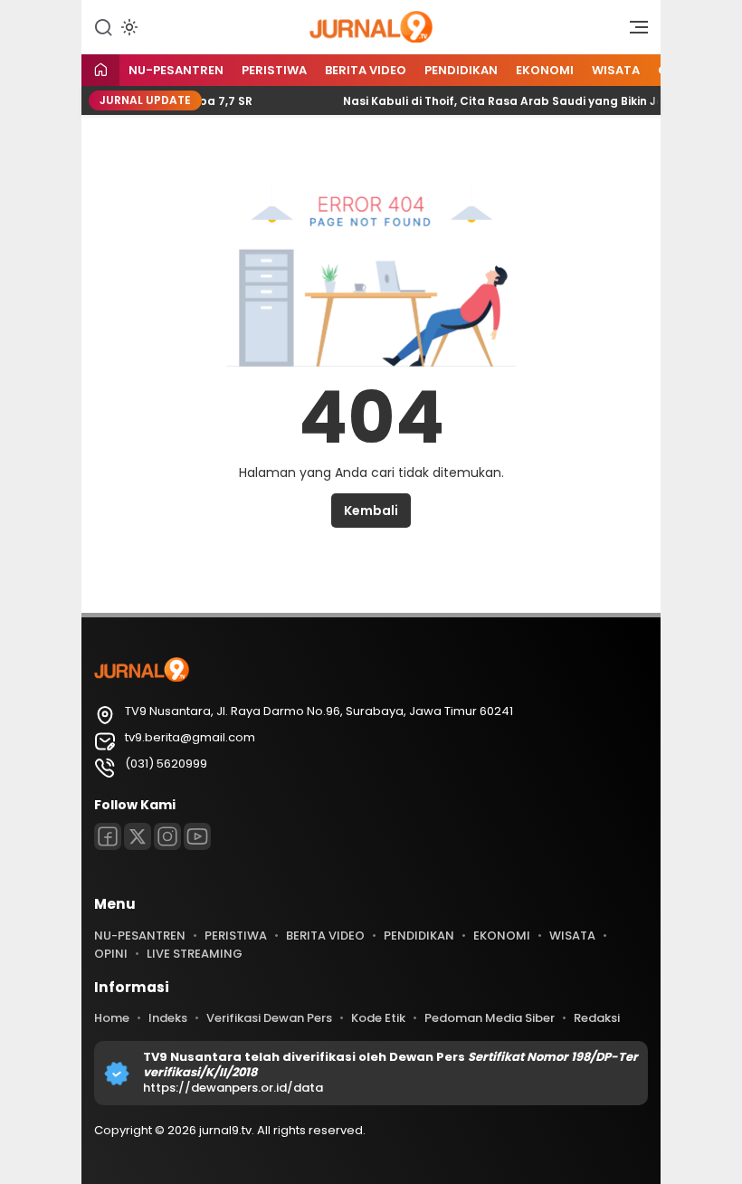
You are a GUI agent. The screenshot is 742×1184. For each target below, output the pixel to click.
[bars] (632, 32)
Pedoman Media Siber (489, 1017)
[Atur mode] (127, 27)
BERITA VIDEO (365, 70)
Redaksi (597, 1017)
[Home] (100, 71)
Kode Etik (378, 1017)
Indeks (167, 1017)
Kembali (371, 510)
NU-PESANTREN (176, 70)
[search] (103, 26)
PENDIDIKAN (461, 70)
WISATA (616, 70)
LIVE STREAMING (195, 953)
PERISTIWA (274, 70)
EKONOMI (545, 70)
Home (111, 1017)
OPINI (111, 953)
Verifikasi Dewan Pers (269, 1017)
